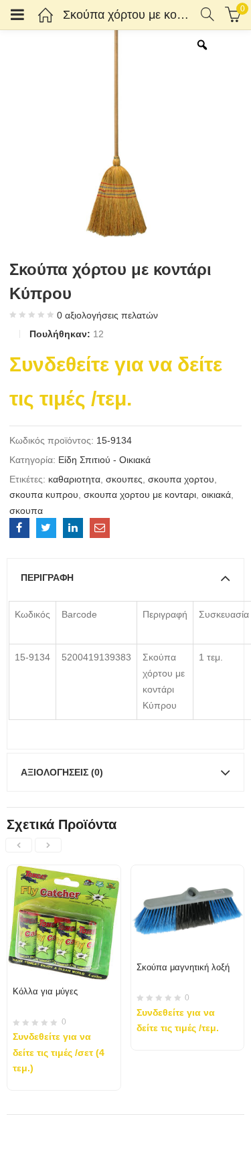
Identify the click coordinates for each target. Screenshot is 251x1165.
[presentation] (18, 845)
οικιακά (216, 494)
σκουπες (124, 479)
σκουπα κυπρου (43, 494)
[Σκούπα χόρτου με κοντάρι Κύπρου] (19, 528)
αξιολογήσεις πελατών (107, 315)
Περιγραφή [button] (47, 577)
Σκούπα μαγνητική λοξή (183, 967)
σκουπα (26, 510)
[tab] (125, 577)
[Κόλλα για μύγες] (64, 873)
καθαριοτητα (74, 479)
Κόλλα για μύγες (45, 991)
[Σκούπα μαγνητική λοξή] (188, 873)
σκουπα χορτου (181, 479)
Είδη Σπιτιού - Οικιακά (104, 459)
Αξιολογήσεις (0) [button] (62, 772)
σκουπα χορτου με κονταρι (140, 494)
